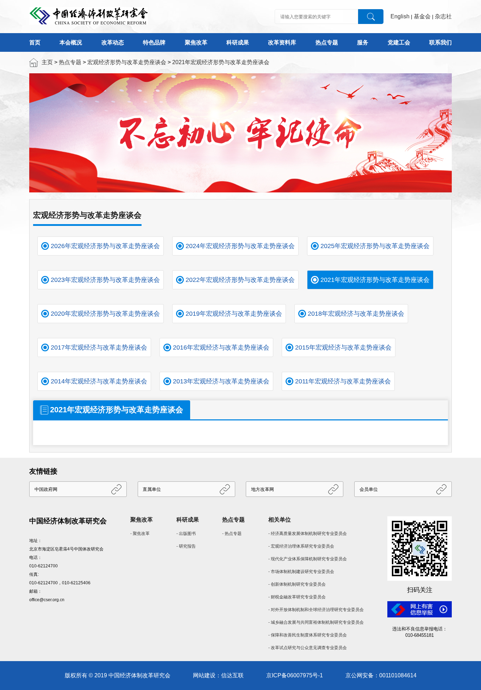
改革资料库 (282, 42)
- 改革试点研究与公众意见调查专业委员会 (307, 647)
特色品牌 (154, 42)
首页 (34, 42)
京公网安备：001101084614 (381, 675)
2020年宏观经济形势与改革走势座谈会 (105, 313)
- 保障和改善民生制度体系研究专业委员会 (307, 635)
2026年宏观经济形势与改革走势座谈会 (105, 245)
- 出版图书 (186, 533)
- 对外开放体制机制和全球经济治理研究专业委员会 (316, 609)
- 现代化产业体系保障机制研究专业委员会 (307, 558)
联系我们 (440, 42)
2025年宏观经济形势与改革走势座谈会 (375, 245)
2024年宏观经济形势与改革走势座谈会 (240, 245)
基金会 (422, 16)
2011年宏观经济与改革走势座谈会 (343, 381)
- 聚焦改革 (140, 533)
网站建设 (204, 675)
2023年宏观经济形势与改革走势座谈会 (105, 279)
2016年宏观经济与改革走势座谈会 (221, 347)
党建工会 (399, 42)
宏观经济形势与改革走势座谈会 (126, 62)
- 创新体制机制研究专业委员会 (297, 584)
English (400, 16)
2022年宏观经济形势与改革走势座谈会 (240, 279)
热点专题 (327, 42)
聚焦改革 (196, 42)
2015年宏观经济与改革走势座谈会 (343, 347)
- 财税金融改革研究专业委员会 (297, 596)
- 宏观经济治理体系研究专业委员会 (301, 546)
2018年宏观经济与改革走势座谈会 (356, 313)
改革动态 (112, 42)
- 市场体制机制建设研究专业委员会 (301, 571)
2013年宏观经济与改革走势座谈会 (221, 381)
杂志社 (443, 16)
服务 (362, 42)
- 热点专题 (232, 533)
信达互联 (232, 675)
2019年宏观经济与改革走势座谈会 (234, 313)
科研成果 (237, 42)
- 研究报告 (186, 546)
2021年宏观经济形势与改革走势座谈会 (220, 62)
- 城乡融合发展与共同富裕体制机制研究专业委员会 (316, 622)
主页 (47, 62)
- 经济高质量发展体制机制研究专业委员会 (307, 533)
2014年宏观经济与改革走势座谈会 (99, 381)
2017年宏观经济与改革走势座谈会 (99, 347)
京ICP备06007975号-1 (294, 675)
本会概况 (71, 42)
